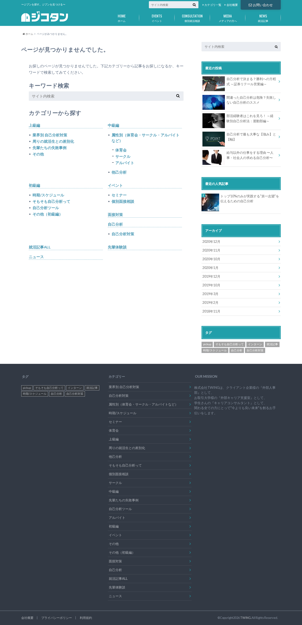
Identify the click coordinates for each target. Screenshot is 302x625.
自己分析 (115, 224)
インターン (255, 344)
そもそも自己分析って (51, 201)
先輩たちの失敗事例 (50, 147)
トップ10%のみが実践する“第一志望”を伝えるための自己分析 (249, 198)
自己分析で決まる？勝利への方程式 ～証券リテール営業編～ (251, 81)
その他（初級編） (48, 214)
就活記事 (263, 17)
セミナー (119, 195)
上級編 (34, 125)
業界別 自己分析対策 (50, 135)
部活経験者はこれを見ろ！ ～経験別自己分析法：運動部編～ (249, 118)
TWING (245, 618)
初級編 (34, 185)
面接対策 (115, 214)
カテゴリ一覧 (212, 5)
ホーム (122, 17)
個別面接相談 (123, 201)
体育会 (121, 150)
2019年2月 (210, 302)
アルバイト (124, 162)
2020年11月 (211, 250)
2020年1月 (210, 268)
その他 (38, 154)
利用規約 (86, 618)
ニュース (36, 256)
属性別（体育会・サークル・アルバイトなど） (146, 138)
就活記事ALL (40, 247)
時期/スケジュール (48, 195)
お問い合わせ (263, 5)
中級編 (113, 125)
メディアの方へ (228, 17)
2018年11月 (211, 311)
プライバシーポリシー (56, 618)
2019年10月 (211, 285)
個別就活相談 (192, 17)
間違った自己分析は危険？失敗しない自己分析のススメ (251, 100)
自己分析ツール (46, 207)
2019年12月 (211, 276)
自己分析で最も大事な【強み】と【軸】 (251, 136)
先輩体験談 (117, 247)
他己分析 (119, 172)
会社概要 (232, 5)
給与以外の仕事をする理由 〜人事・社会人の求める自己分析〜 (249, 155)
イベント (157, 17)
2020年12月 (211, 241)
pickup (207, 344)
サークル (122, 156)
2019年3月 (210, 294)
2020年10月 (211, 259)
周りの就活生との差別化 (53, 141)
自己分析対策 (123, 233)
